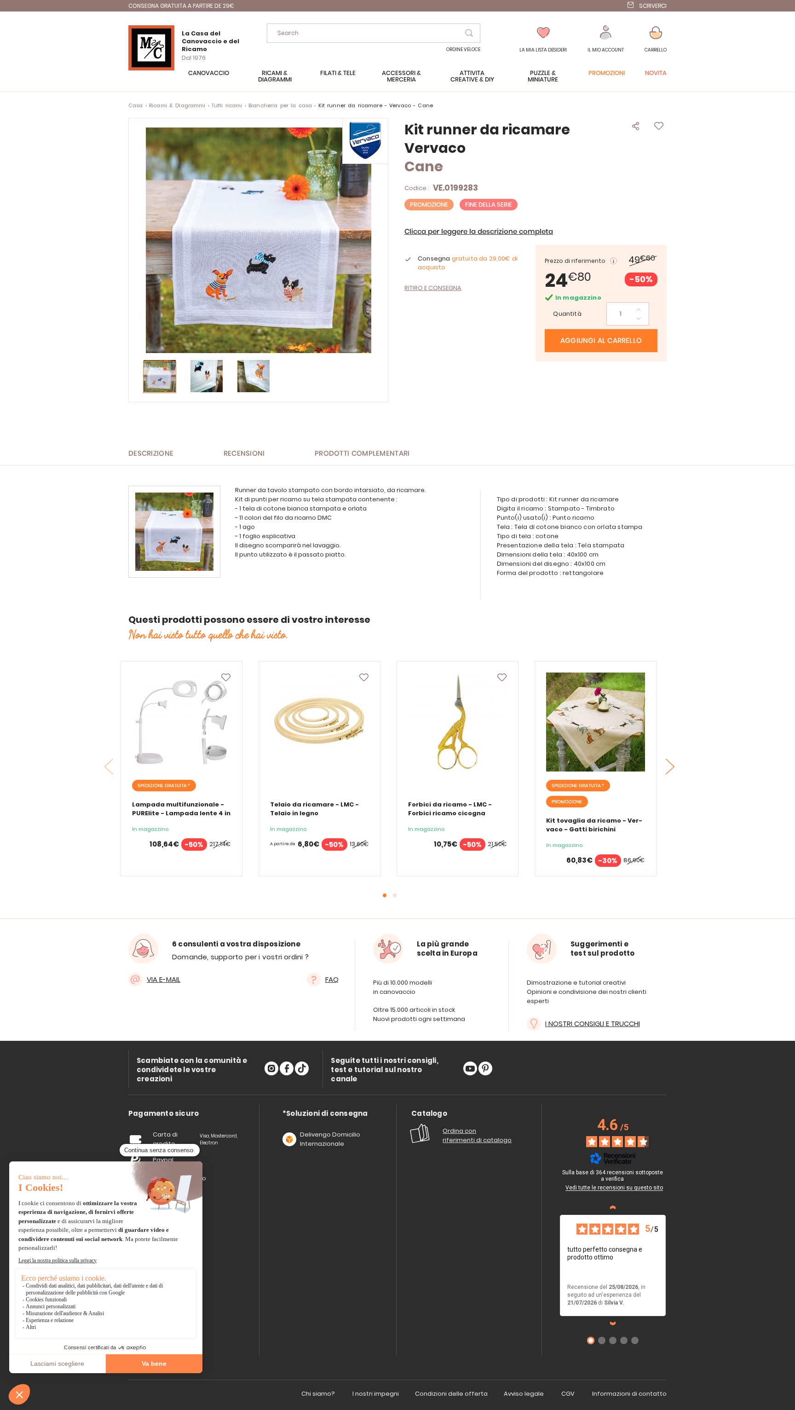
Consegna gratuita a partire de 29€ (181, 6)
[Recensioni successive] (612, 1323)
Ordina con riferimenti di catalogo (477, 1135)
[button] (606, 39)
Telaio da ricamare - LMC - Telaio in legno (314, 809)
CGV (568, 1393)
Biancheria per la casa (280, 105)
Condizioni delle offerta (451, 1393)
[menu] (397, 81)
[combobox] (373, 33)
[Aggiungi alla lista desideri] (225, 677)
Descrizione (150, 453)
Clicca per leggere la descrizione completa (478, 231)
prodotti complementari (362, 453)
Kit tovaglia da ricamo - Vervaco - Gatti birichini (594, 825)
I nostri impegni (375, 1393)
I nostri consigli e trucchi (592, 1023)
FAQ (332, 979)
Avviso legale (524, 1393)
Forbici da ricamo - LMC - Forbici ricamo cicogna (450, 809)
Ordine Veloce (463, 49)
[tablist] (163, 1113)
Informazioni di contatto (629, 1393)
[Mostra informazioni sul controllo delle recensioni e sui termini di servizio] (667, 1174)
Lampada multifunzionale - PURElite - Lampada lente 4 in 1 (181, 813)
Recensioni (244, 453)
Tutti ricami (227, 105)
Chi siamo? (318, 1393)
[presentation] (670, 766)
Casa (135, 105)
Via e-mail (163, 979)
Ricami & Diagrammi (177, 105)
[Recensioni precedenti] (612, 1207)
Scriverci (653, 6)
